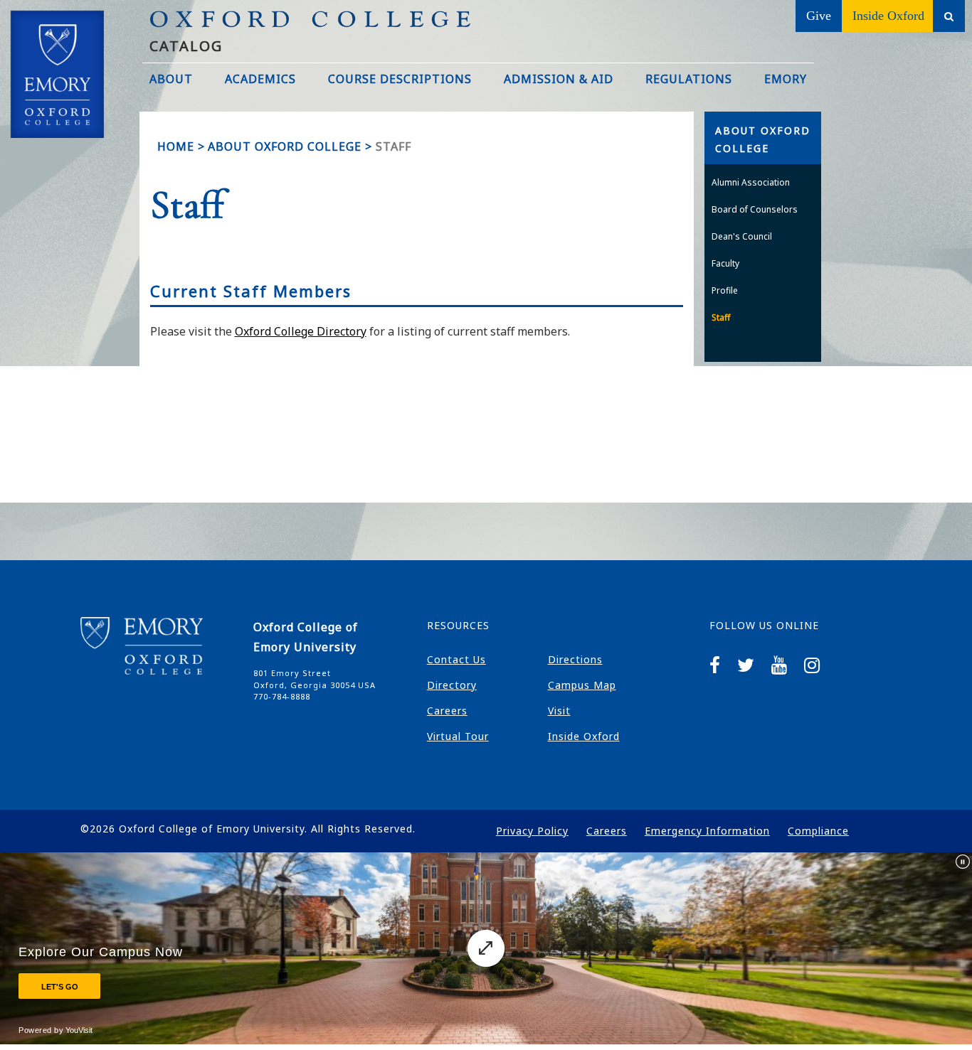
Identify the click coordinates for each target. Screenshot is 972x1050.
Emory (785, 79)
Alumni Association (751, 182)
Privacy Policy (532, 830)
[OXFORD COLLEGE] (71, 49)
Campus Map (582, 685)
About (171, 79)
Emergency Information (707, 830)
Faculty (725, 263)
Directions (575, 659)
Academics (260, 79)
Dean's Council (742, 236)
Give (818, 16)
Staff (721, 317)
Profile (725, 290)
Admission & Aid (558, 79)
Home (175, 146)
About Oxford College (284, 146)
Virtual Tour (458, 736)
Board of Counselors (755, 209)
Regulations (688, 79)
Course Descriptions (400, 79)
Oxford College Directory (300, 331)
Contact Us (456, 659)
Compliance (818, 830)
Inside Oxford (888, 16)
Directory (452, 685)
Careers (447, 710)
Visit (559, 710)
